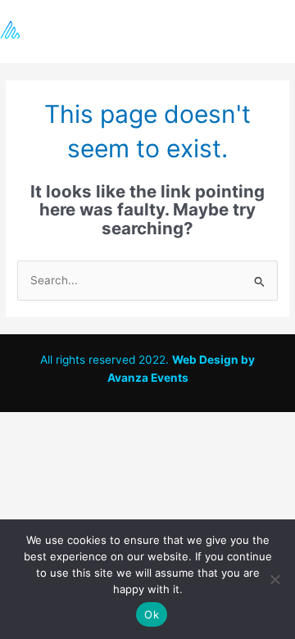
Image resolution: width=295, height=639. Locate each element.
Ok (151, 614)
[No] (274, 579)
